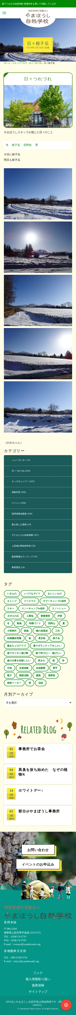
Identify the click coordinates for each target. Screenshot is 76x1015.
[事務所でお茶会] (38, 753)
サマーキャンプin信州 (54, 601)
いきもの (12, 593)
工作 (57, 630)
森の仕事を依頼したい (19, 660)
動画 (19, 623)
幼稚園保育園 (14, 638)
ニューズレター (19, 460)
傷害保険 (38, 985)
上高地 (29, 616)
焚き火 (41, 660)
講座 (38, 675)
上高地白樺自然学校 (21, 546)
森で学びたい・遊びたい (48, 653)
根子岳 (16, 145)
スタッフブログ (19, 63)
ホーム (7, 63)
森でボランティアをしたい (47, 645)
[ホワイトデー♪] (38, 795)
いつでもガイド (32, 593)
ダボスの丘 (13, 616)
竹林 (9, 668)
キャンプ (12, 601)
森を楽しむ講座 (19, 524)
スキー (10, 608)
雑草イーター (14, 682)
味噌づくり (35, 623)
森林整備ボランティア (22, 556)
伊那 (59, 616)
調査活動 (24, 675)
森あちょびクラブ (16, 645)
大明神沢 (12, 630)
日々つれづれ (35, 63)
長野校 (27, 145)
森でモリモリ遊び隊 (17, 653)
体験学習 (16, 492)
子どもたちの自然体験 (22, 535)
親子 (9, 675)
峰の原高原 (42, 630)
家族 (26, 630)
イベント (16, 503)
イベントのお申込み (38, 864)
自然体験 (24, 668)
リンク (38, 972)
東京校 (41, 638)
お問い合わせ (38, 850)
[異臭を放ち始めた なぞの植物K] (38, 774)
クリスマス (30, 601)
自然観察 (40, 668)
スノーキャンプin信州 (33, 608)
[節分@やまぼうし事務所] (38, 815)
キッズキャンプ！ (20, 481)
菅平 (55, 668)
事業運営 (16, 567)
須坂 (40, 682)
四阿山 (51, 623)
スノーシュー (59, 608)
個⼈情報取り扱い (38, 979)
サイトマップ (38, 991)
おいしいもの (55, 593)
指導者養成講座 (19, 513)
